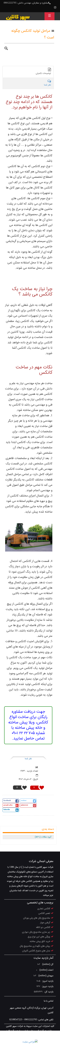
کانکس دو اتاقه (43, 927)
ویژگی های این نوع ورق (39, 937)
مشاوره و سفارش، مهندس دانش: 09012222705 (26, 3)
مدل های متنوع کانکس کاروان (36, 951)
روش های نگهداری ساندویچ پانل (35, 946)
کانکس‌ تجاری (43, 909)
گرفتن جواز (45, 923)
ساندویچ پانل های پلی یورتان (36, 918)
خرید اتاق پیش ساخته (40, 941)
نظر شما (28, 759)
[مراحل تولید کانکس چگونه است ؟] (6, 48)
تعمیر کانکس (44, 913)
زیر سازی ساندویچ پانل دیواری (36, 932)
